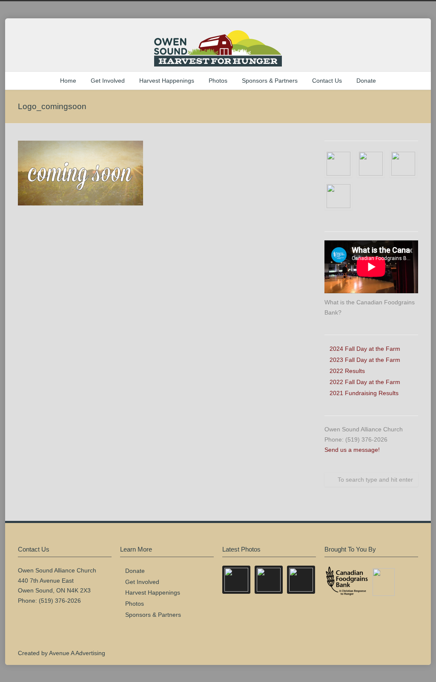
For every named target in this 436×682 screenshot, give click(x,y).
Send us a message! (352, 449)
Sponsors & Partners (270, 80)
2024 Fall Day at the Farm (365, 348)
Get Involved (108, 80)
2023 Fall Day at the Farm (365, 359)
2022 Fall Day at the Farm (365, 382)
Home (68, 80)
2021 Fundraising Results (364, 393)
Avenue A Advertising (77, 653)
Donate (366, 80)
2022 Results (347, 370)
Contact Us (327, 80)
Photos (218, 80)
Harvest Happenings (166, 80)
